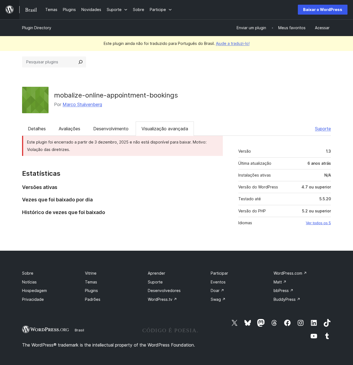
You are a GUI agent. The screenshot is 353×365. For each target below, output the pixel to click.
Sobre (27, 273)
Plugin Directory (36, 27)
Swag (218, 299)
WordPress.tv (162, 299)
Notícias (29, 282)
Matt (280, 282)
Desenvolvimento (111, 128)
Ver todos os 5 (318, 223)
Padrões (92, 299)
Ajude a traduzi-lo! (233, 43)
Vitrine (91, 273)
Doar (217, 290)
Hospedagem (34, 290)
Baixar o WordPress (322, 9)
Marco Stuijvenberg (82, 104)
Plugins (91, 290)
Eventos (218, 282)
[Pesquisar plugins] (80, 61)
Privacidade (33, 299)
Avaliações (69, 128)
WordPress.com (290, 273)
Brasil (79, 330)
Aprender (156, 273)
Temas (91, 282)
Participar (219, 273)
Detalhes (37, 128)
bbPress (283, 290)
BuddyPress (287, 299)
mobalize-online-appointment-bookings (116, 95)
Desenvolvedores (164, 290)
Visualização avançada (164, 128)
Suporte (323, 128)
